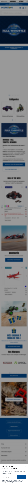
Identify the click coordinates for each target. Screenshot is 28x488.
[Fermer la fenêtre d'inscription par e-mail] (25, 466)
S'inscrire (22, 477)
